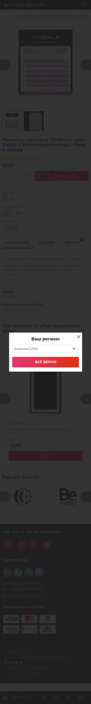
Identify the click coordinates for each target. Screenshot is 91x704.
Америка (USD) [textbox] (26, 349)
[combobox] (45, 349)
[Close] (78, 336)
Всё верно (45, 362)
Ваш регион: (45, 339)
